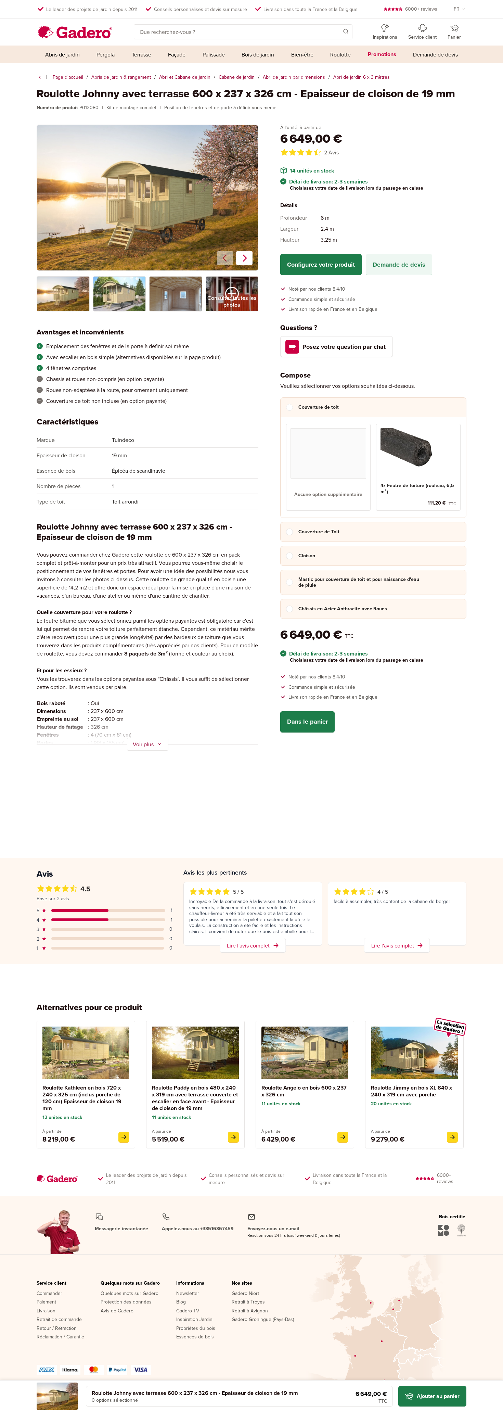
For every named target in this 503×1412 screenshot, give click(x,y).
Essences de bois (195, 1337)
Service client (51, 1283)
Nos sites (242, 1283)
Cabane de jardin (237, 77)
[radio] (328, 467)
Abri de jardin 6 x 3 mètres (361, 77)
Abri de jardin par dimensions (294, 77)
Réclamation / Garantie (60, 1337)
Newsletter (187, 1293)
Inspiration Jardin (194, 1319)
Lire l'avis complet (248, 945)
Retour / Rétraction (57, 1328)
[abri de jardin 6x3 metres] (40, 77)
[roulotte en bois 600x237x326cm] (342, 1137)
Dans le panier (307, 721)
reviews (421, 8)
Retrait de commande (59, 1319)
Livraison (46, 1311)
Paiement (46, 1302)
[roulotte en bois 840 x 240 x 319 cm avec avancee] (452, 1137)
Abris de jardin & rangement (121, 77)
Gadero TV (187, 1311)
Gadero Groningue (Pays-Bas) (263, 1319)
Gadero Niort (245, 1293)
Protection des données (126, 1302)
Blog (181, 1302)
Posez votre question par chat (344, 346)
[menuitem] (62, 54)
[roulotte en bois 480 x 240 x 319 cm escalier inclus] (233, 1137)
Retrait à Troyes (248, 1302)
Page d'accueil (68, 77)
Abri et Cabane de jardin (184, 77)
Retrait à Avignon (250, 1311)
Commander (49, 1293)
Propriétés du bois (195, 1328)
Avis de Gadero (117, 1311)
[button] (336, 31)
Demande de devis (399, 264)
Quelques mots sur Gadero (130, 1283)
